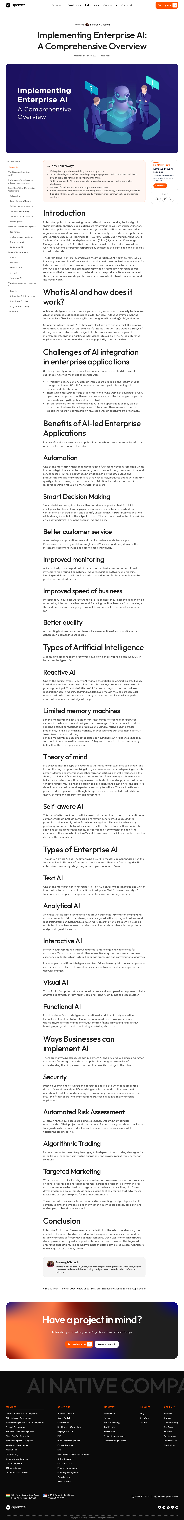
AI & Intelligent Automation (18, 1418)
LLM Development (14, 1463)
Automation (15, 196)
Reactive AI (15, 232)
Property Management (68, 1472)
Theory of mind (17, 242)
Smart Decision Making (20, 201)
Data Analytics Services (17, 1472)
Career (167, 1418)
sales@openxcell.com (168, 1496)
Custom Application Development (22, 1413)
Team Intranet (64, 1477)
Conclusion (13, 311)
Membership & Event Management (73, 1454)
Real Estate (109, 1427)
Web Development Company (19, 1440)
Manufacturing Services (115, 1440)
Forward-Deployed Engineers (20, 1431)
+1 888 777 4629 (142, 1496)
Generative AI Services (17, 1459)
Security (13, 291)
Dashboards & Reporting (69, 1427)
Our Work (144, 1418)
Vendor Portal (64, 1481)
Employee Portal (65, 1431)
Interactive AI (16, 267)
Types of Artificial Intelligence (22, 226)
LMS (59, 1449)
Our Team (168, 1427)
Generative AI (51, 328)
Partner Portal (64, 1463)
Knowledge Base (65, 1445)
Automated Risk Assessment (23, 296)
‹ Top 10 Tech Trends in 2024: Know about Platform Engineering (79, 1288)
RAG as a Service (14, 1468)
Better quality (16, 221)
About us (168, 1413)
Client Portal (63, 1418)
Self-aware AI (16, 247)
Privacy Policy (170, 1440)
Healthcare (62, 1022)
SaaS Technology (112, 1422)
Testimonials (170, 1436)
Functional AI (16, 278)
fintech (59, 1120)
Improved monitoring (19, 211)
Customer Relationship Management (75, 240)
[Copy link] (171, 199)
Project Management (67, 1468)
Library (143, 1422)
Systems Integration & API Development (25, 1422)
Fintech (107, 1418)
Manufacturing (88, 1019)
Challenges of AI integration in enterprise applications (22, 181)
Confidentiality (171, 1422)
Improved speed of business (22, 216)
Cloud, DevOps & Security (17, 1436)
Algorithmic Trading (19, 301)
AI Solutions (11, 1449)
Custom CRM (63, 1422)
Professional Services (114, 1436)
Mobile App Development (17, 1445)
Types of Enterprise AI (18, 252)
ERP (59, 1436)
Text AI (13, 257)
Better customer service (21, 206)
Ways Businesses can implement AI (22, 284)
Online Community (65, 1459)
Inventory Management (68, 1440)
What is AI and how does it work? (20, 173)
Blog (142, 1413)
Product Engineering (15, 1427)
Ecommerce (109, 1431)
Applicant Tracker (66, 1413)
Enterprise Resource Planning (66, 236)
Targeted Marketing (19, 306)
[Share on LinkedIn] (158, 199)
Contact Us (160, 185)
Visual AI (13, 273)
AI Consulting (12, 1454)
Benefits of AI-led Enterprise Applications (21, 189)
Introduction (13, 167)
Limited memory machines (21, 237)
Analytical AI (15, 262)
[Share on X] (164, 199)
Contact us (169, 1445)
